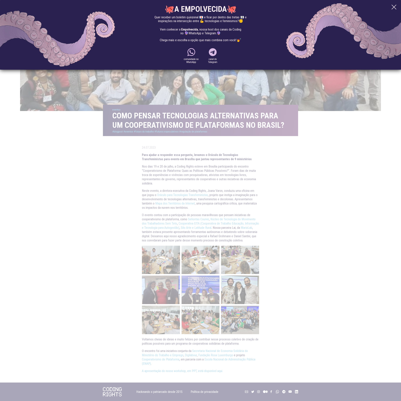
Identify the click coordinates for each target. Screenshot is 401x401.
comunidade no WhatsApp (191, 61)
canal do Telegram (212, 61)
